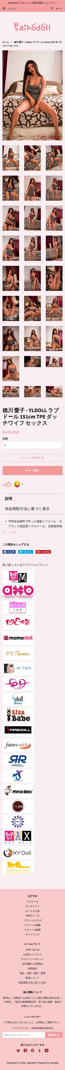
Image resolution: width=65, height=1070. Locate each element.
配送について (33, 977)
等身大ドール (33, 915)
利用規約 (32, 968)
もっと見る (9, 532)
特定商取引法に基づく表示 (27, 508)
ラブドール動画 (32, 929)
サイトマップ (33, 934)
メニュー (11, 8)
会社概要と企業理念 (32, 963)
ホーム (5, 42)
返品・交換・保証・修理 (32, 973)
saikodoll (31, 1062)
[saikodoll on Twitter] (18, 1051)
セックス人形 (33, 911)
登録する (54, 1035)
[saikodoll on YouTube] (46, 1051)
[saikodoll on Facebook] (25, 1051)
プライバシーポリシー (32, 959)
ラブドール (32, 901)
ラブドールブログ (32, 920)
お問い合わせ (33, 949)
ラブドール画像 (32, 925)
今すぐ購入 (32, 470)
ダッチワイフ (33, 906)
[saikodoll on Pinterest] (32, 1051)
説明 (8, 498)
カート (58, 8)
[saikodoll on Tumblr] (39, 1051)
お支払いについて (32, 954)
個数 (5, 438)
